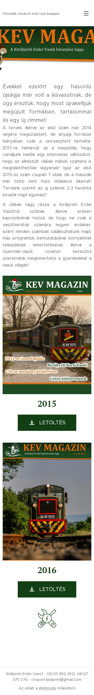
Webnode (47, 688)
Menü (86, 13)
